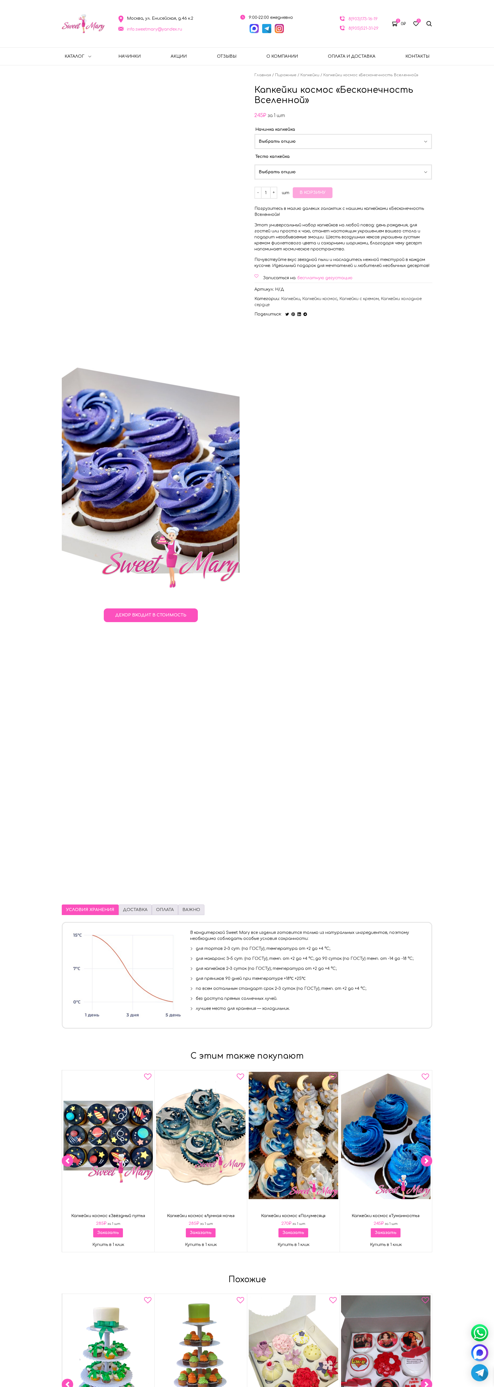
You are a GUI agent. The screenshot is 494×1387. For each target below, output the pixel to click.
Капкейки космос (319, 299)
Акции (179, 56)
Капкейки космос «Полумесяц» (293, 1216)
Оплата (165, 910)
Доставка (135, 910)
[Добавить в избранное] (148, 1077)
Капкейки (309, 75)
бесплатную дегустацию (324, 278)
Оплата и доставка (351, 56)
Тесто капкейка (272, 156)
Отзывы (226, 56)
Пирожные (285, 75)
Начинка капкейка (275, 129)
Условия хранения (90, 910)
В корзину (313, 192)
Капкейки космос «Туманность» (386, 1216)
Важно (191, 910)
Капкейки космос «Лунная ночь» (201, 1216)
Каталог (74, 56)
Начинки (129, 56)
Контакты (417, 56)
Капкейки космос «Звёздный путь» (108, 1216)
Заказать (108, 1232)
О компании (282, 56)
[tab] (90, 909)
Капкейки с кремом (359, 299)
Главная (262, 75)
